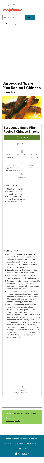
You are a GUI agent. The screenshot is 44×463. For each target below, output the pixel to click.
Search (29, 17)
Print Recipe (23, 137)
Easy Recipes (25, 413)
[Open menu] (40, 7)
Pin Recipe (23, 144)
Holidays (33, 413)
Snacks (17, 421)
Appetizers (16, 413)
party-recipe (10, 421)
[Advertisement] (22, 55)
